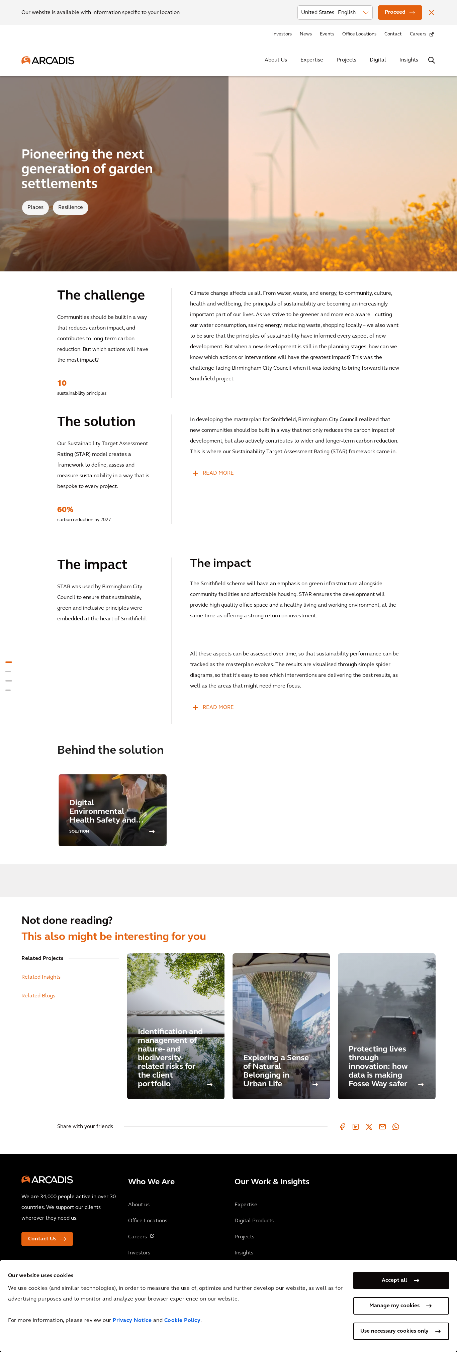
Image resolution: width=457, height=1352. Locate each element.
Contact (393, 34)
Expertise (311, 60)
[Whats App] (396, 1127)
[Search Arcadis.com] (432, 60)
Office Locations (359, 34)
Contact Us (42, 1239)
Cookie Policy (182, 1320)
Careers (418, 34)
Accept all (394, 1280)
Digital (378, 60)
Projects (346, 60)
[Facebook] (342, 1127)
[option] (112, 810)
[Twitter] (369, 1127)
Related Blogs (38, 996)
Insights (408, 60)
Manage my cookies (394, 1306)
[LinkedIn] (356, 1127)
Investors (282, 34)
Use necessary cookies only (394, 1331)
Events (327, 34)
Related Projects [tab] (42, 958)
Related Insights (41, 977)
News (306, 34)
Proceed (395, 12)
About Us (276, 60)
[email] (382, 1127)
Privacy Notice (132, 1320)
